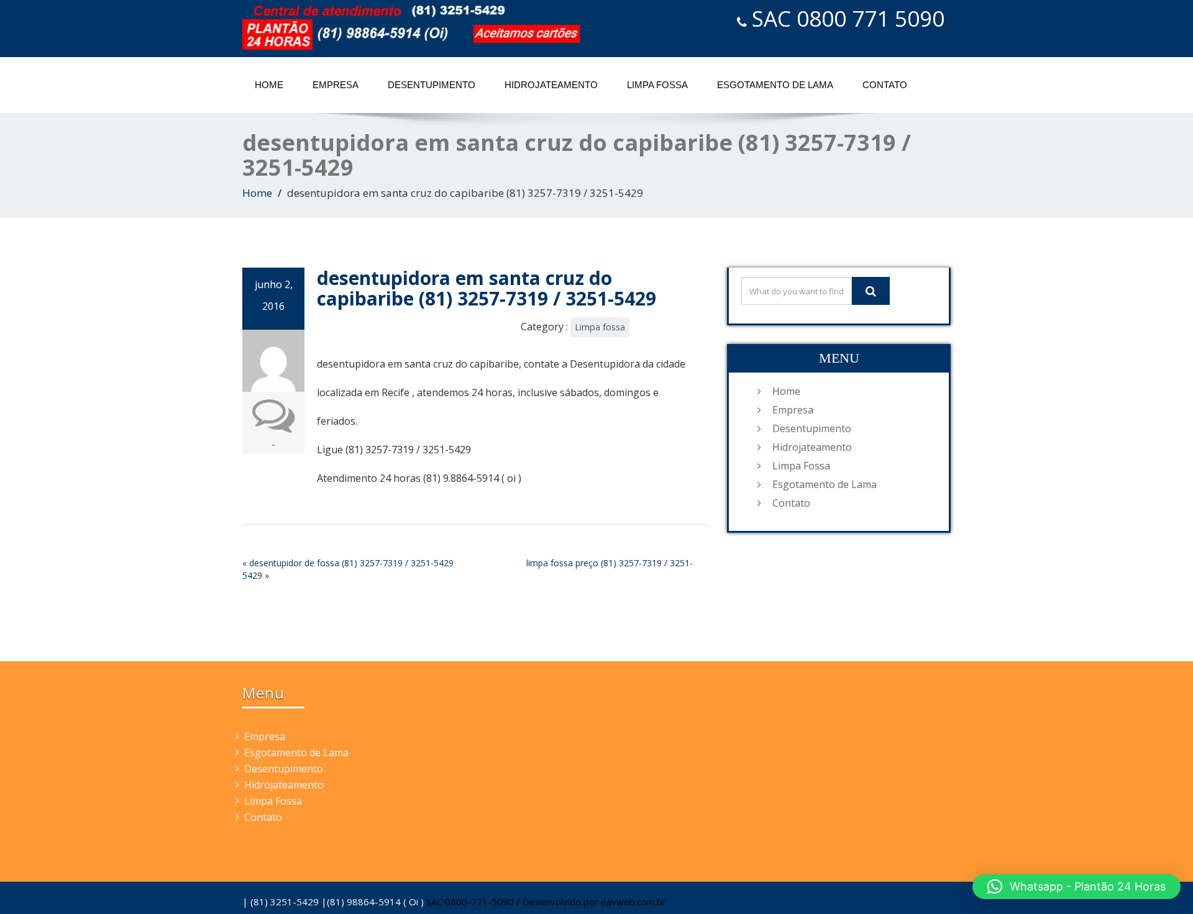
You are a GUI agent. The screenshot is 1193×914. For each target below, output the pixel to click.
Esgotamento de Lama (775, 84)
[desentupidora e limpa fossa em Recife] (414, 25)
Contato (884, 84)
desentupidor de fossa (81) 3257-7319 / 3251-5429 (351, 563)
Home (269, 84)
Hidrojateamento (551, 84)
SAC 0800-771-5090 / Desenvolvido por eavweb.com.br (546, 901)
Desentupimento (431, 84)
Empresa (336, 84)
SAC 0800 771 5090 (848, 18)
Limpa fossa (600, 327)
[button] (1076, 886)
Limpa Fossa (657, 84)
